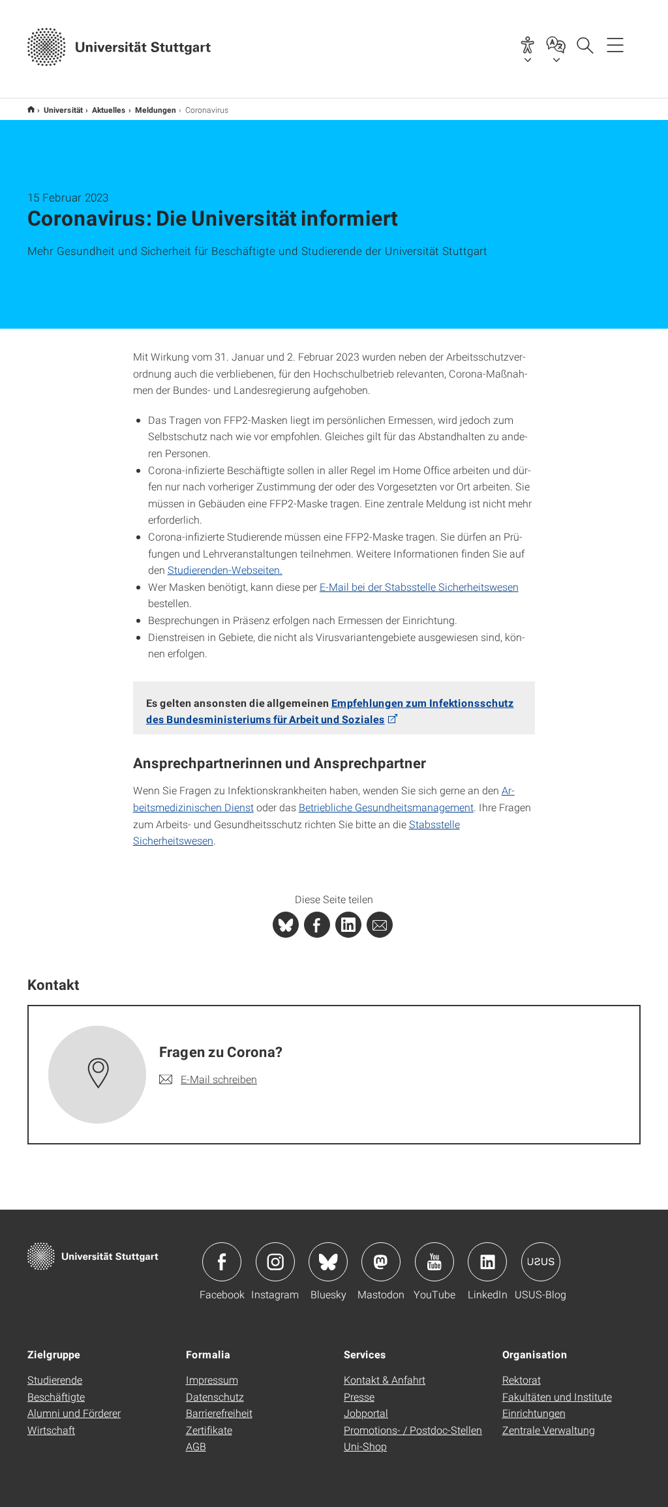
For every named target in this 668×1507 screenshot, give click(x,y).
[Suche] (584, 44)
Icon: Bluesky (328, 1261)
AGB (196, 1446)
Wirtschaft (51, 1430)
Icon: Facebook (221, 1261)
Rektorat (521, 1379)
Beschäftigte (56, 1396)
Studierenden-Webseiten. (225, 569)
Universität (63, 109)
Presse (359, 1396)
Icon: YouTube (434, 1261)
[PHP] (317, 925)
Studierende (54, 1379)
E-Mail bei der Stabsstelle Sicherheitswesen (419, 586)
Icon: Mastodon (381, 1261)
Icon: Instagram (275, 1261)
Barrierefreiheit (219, 1413)
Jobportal (366, 1413)
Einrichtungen (534, 1413)
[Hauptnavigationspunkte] (615, 44)
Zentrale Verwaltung (548, 1430)
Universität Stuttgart (31, 109)
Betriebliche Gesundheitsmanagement (386, 807)
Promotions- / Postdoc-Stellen (413, 1430)
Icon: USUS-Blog (540, 1261)
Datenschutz (215, 1396)
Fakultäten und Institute (557, 1396)
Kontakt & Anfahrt (384, 1379)
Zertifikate (209, 1430)
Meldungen (155, 109)
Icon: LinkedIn (487, 1261)
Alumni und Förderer (74, 1413)
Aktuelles (109, 109)
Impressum (212, 1379)
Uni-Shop (365, 1446)
